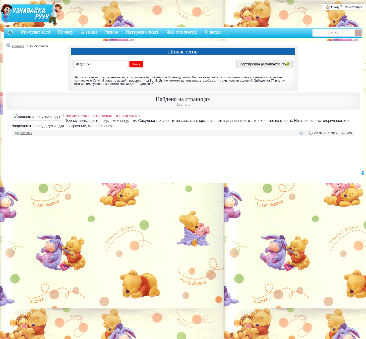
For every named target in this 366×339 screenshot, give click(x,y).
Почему (65, 32)
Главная (18, 46)
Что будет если (35, 32)
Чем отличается (181, 32)
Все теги (183, 104)
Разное (111, 32)
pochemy (26, 133)
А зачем (89, 32)
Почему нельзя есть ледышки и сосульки (101, 115)
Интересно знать (142, 32)
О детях (213, 32)
